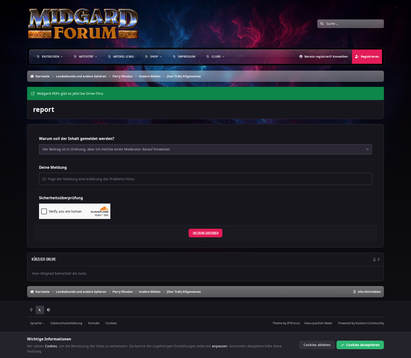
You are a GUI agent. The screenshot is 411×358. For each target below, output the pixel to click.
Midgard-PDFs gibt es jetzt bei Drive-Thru (70, 93)
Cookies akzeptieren (363, 345)
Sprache (36, 323)
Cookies (111, 323)
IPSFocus (293, 323)
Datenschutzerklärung (66, 323)
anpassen (219, 346)
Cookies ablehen (317, 345)
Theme (277, 323)
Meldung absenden (205, 232)
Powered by (361, 323)
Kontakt (94, 323)
